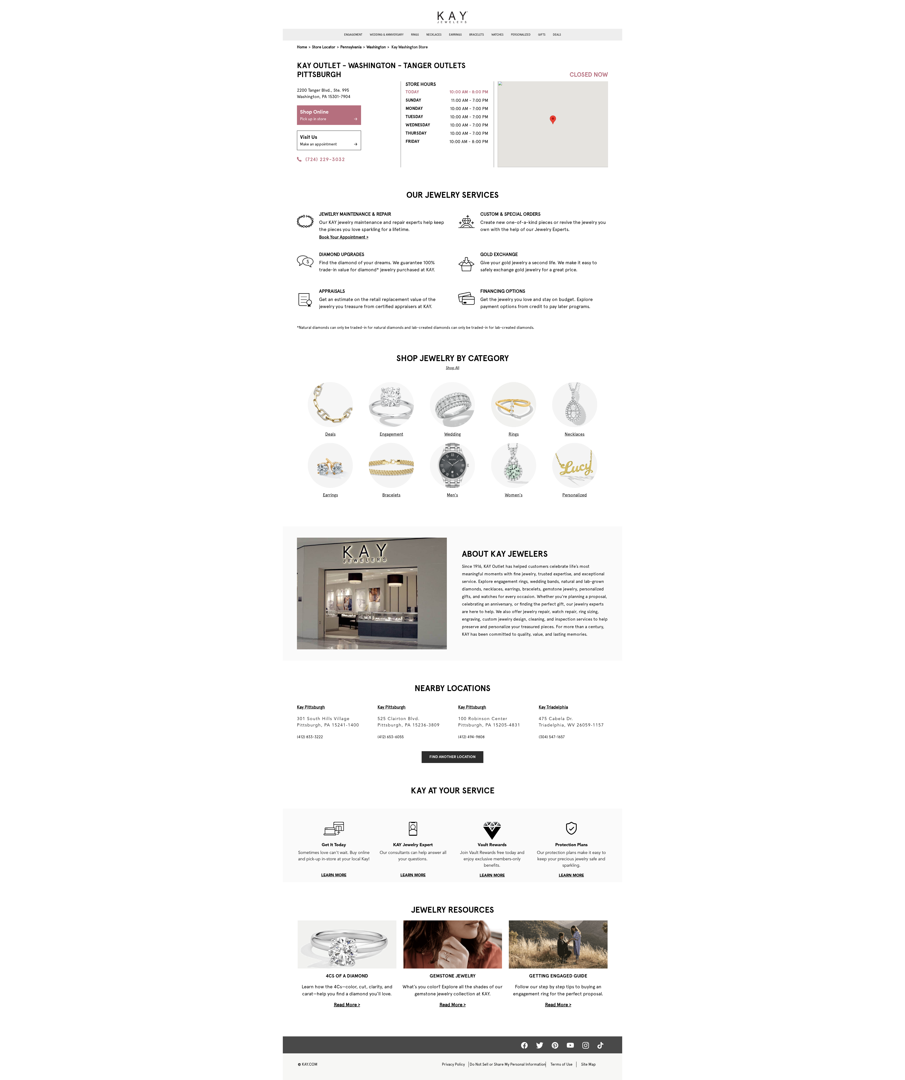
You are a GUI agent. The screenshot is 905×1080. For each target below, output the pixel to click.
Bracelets (476, 34)
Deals (557, 34)
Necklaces (433, 34)
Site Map (588, 1064)
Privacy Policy (453, 1064)
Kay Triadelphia (553, 707)
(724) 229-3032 (325, 159)
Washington (376, 47)
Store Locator (323, 47)
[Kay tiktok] (600, 1045)
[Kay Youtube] (570, 1045)
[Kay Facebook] (524, 1045)
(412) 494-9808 (471, 737)
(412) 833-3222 (310, 737)
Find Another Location (452, 757)
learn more (333, 875)
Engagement (353, 34)
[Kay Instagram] (586, 1045)
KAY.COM (307, 1064)
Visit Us (318, 140)
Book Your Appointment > (343, 237)
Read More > (347, 1004)
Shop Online (314, 115)
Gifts (541, 34)
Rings (415, 34)
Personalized (521, 34)
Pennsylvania (351, 47)
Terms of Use (561, 1064)
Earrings (455, 34)
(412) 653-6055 (391, 737)
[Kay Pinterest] (555, 1045)
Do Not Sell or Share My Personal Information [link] (508, 1064)
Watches (497, 34)
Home (302, 47)
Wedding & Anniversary (386, 34)
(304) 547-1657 (552, 737)
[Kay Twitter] (539, 1045)
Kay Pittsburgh (311, 707)
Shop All (452, 368)
